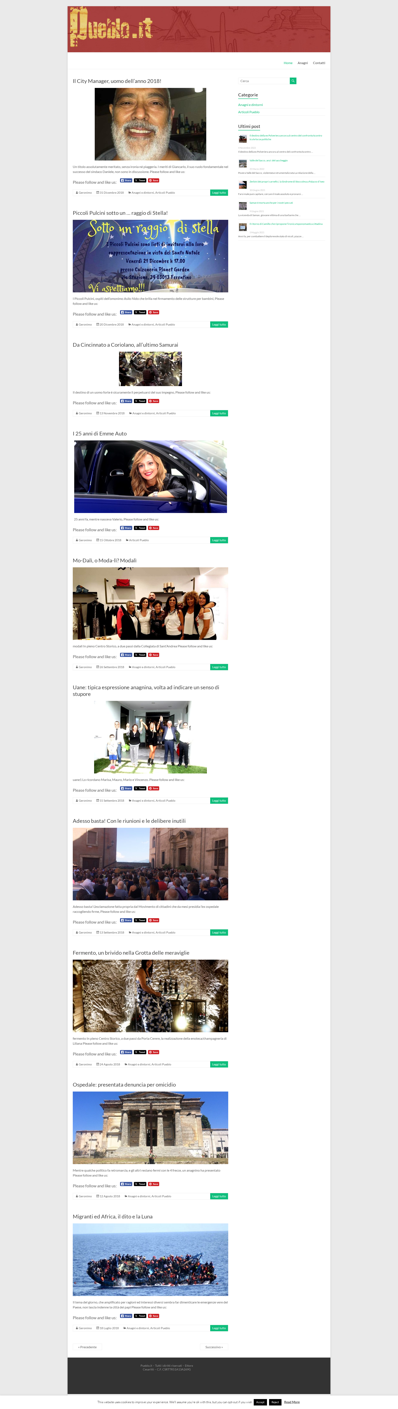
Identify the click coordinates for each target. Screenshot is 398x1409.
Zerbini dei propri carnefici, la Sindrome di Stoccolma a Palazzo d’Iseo (287, 181)
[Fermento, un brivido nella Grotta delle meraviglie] (150, 962)
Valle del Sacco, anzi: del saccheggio (269, 160)
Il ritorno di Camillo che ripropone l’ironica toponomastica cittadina (286, 223)
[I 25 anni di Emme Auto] (150, 442)
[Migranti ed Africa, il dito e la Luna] (150, 1225)
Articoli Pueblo (165, 192)
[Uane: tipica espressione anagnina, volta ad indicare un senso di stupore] (150, 703)
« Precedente (87, 1347)
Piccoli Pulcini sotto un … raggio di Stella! (120, 212)
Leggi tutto (219, 192)
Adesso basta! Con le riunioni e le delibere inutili (129, 820)
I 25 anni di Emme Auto (100, 433)
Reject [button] (275, 1402)
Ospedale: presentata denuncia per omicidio (124, 1084)
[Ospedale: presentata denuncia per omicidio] (150, 1093)
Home (288, 63)
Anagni (303, 63)
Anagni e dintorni (143, 192)
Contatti (319, 63)
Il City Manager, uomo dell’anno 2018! (117, 81)
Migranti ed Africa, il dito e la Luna (113, 1216)
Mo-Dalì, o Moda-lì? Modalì (105, 560)
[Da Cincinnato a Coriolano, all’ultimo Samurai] (150, 354)
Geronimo (85, 192)
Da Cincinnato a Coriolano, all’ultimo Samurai (125, 344)
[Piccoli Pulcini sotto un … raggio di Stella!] (150, 222)
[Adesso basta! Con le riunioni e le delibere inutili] (150, 830)
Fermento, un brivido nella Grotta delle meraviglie (131, 952)
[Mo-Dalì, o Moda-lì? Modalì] (150, 569)
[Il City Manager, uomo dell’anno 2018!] (150, 90)
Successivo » (214, 1347)
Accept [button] (260, 1402)
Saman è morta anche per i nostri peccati (271, 202)
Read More (292, 1402)
